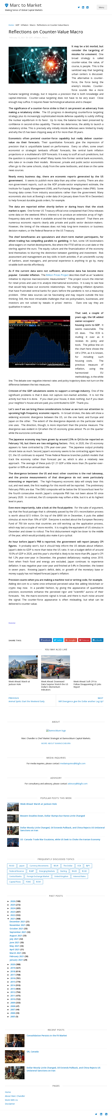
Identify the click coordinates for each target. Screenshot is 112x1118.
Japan (21, 865)
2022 (13, 915)
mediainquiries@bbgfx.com (72, 763)
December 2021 (18, 921)
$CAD (84, 871)
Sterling (63, 871)
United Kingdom (61, 876)
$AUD (74, 871)
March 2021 (16, 953)
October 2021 (17, 928)
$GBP (31, 871)
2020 (13, 964)
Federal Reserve (16, 871)
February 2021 (17, 956)
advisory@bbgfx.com (78, 783)
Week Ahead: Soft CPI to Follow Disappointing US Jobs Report (87, 684)
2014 (13, 985)
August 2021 (16, 935)
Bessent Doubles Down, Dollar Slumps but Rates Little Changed (52, 815)
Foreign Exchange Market (38, 876)
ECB (79, 865)
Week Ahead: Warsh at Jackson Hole (19, 683)
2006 (13, 1013)
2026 (13, 901)
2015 (13, 981)
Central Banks (15, 876)
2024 (13, 908)
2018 (13, 971)
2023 (13, 911)
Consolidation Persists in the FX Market (47, 1035)
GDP (17, 25)
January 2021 (16, 959)
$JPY (88, 865)
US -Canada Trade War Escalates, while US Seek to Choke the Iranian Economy (60, 839)
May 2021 (15, 946)
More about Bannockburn (56, 743)
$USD (11, 865)
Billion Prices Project (57, 275)
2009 (13, 1002)
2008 (13, 1006)
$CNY (38, 881)
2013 (13, 988)
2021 (13, 918)
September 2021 (18, 932)
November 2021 (18, 925)
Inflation (24, 25)
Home (11, 25)
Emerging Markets (47, 871)
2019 (13, 967)
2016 (13, 978)
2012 (13, 992)
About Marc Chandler (15, 1096)
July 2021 (14, 939)
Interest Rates (79, 876)
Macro (32, 25)
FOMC (28, 881)
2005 (13, 1016)
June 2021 (15, 942)
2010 (13, 999)
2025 (13, 904)
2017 (13, 974)
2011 (13, 995)
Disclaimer (10, 1103)
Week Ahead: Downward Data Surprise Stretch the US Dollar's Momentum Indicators (54, 685)
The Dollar (67, 865)
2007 (13, 1009)
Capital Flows (15, 881)
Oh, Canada (33, 1051)
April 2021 (15, 949)
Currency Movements (39, 865)
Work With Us (11, 1100)
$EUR (56, 865)
